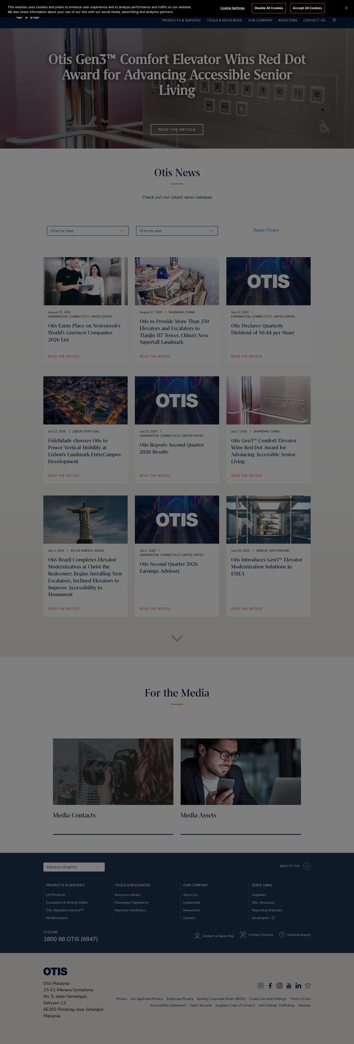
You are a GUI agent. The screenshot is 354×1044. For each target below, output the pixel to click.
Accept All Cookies (307, 8)
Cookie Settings (232, 8)
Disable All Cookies (269, 8)
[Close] (346, 8)
